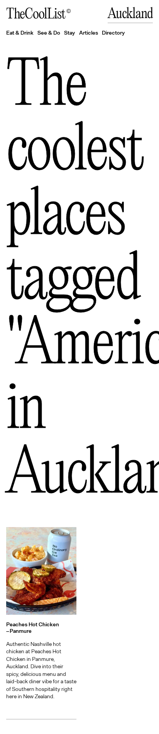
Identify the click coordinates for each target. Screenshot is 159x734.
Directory (113, 32)
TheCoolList (35, 15)
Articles (88, 32)
